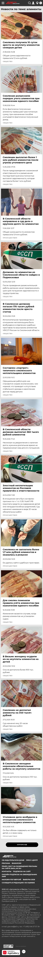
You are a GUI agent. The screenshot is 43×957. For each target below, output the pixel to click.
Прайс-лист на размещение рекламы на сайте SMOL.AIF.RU (19, 867)
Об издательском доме (13, 860)
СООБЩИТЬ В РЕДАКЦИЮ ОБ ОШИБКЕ (18, 883)
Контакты (6, 871)
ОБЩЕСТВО (7, 61)
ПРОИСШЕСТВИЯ (10, 238)
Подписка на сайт (22, 871)
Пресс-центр (32, 860)
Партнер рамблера (21, 946)
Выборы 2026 (29, 880)
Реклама (6, 863)
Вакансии (16, 863)
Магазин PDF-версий (11, 880)
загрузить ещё (22, 844)
